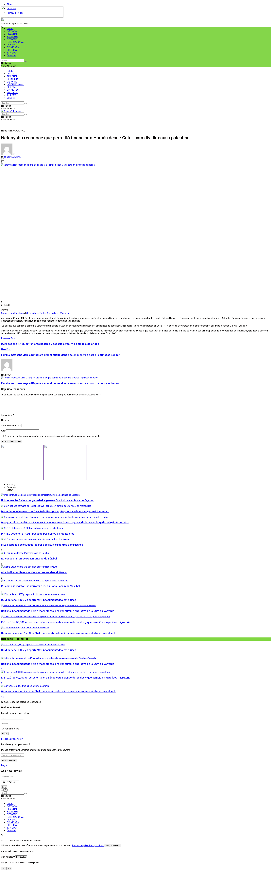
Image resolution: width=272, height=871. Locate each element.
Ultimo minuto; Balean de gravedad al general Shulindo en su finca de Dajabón (47, 500)
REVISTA (11, 44)
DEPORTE (12, 39)
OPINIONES (13, 47)
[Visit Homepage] (32, 16)
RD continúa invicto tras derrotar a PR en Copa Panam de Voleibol (40, 586)
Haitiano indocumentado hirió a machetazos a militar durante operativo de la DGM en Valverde (57, 611)
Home (4, 130)
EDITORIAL (12, 50)
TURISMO (12, 52)
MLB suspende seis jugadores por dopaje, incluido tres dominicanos (42, 544)
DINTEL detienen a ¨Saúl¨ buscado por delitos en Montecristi (37, 533)
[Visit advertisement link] (52, 30)
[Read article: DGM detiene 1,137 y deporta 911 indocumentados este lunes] (136, 644)
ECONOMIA (12, 36)
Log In (4, 765)
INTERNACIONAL (15, 42)
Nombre (6, 420)
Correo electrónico (11, 425)
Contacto (11, 55)
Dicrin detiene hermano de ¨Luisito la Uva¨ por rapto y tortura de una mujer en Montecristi (55, 511)
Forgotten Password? (12, 739)
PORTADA (12, 31)
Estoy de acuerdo (113, 846)
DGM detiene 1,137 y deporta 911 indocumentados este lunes (38, 600)
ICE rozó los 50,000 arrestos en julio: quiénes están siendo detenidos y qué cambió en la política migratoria (65, 622)
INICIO (10, 28)
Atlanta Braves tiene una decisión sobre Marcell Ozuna (34, 572)
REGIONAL (12, 34)
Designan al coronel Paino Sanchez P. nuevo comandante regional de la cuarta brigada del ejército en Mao (65, 522)
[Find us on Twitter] (2, 835)
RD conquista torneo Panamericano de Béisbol (29, 558)
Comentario (7, 415)
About (10, 4)
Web (3, 430)
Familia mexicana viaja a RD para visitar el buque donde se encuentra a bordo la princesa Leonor (60, 383)
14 (2, 697)
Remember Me (12, 728)
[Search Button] (25, 61)
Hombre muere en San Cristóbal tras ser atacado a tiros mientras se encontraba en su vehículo (58, 633)
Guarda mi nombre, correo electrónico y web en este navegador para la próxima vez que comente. (53, 436)
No (9, 868)
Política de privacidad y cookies (88, 845)
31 (2, 669)
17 (2, 655)
